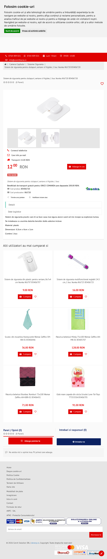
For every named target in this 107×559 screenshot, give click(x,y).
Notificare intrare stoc (40, 197)
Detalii (12, 204)
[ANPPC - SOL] (83, 521)
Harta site (11, 487)
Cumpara (26, 296)
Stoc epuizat (12, 175)
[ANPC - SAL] (48, 521)
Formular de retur (14, 507)
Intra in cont (12, 499)
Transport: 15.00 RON (20, 160)
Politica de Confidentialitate (18, 479)
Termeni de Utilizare (15, 483)
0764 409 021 (14, 56)
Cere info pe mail (18, 155)
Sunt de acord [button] (12, 31)
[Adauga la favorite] (102, 84)
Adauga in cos (78, 166)
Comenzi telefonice (18, 150)
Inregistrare (11, 495)
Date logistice (14, 211)
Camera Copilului (16, 64)
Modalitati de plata (15, 491)
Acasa (9, 467)
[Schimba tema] (101, 553)
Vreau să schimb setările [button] (33, 31)
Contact (10, 503)
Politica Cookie (13, 475)
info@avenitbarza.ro (17, 60)
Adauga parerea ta (32, 441)
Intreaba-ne (79, 442)
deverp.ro (35, 543)
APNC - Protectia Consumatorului (20, 515)
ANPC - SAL (11, 511)
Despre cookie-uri (14, 471)
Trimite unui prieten (18, 197)
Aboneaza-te (96, 535)
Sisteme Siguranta (35, 64)
